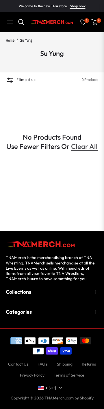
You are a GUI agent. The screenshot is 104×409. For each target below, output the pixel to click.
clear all (84, 146)
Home (10, 40)
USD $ (51, 388)
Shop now (78, 6)
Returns (89, 364)
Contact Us (18, 364)
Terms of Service (69, 375)
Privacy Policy (32, 375)
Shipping (65, 364)
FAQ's (43, 364)
